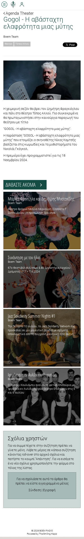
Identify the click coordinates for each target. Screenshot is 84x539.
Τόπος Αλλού (22, 43)
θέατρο (8, 43)
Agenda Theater (19, 13)
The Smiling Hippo (48, 533)
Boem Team (10, 36)
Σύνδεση (35, 490)
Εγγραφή (49, 490)
